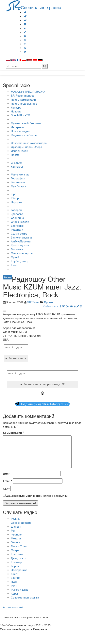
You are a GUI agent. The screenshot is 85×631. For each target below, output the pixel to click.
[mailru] (25, 36)
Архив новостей (13, 607)
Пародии (16, 202)
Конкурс (16, 107)
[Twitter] (25, 12)
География (18, 178)
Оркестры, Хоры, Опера (26, 147)
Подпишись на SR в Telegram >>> (44, 404)
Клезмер (16, 562)
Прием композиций (23, 99)
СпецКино (17, 218)
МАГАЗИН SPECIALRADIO (28, 92)
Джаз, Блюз (18, 558)
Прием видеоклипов (24, 103)
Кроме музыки (20, 245)
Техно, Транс (19, 546)
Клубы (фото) (19, 261)
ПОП (14, 582)
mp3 (13, 194)
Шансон (16, 526)
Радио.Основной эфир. (21, 520)
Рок (13, 530)
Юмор (15, 198)
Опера (15, 550)
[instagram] (25, 44)
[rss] (25, 52)
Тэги (14, 265)
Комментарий (13, 432)
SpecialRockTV (20, 115)
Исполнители (19, 151)
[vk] (25, 20)
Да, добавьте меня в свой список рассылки (37, 495)
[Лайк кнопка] (4, 311)
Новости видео (20, 131)
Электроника (19, 570)
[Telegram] (25, 16)
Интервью (17, 127)
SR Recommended (23, 95)
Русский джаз (19, 589)
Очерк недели (20, 222)
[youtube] (25, 40)
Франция (17, 534)
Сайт (6, 488)
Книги (14, 574)
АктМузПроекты (21, 241)
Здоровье (17, 214)
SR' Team (33, 302)
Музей (15, 257)
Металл (16, 538)
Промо (15, 155)
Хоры (14, 593)
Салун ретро (19, 233)
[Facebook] (60, 306)
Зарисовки (17, 225)
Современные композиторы (29, 143)
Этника (15, 542)
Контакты (17, 166)
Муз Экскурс (19, 186)
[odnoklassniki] (25, 28)
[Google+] (67, 306)
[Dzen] (25, 24)
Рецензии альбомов (24, 135)
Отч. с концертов (22, 253)
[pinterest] (25, 48)
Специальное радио (41, 7)
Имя (6, 473)
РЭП (14, 585)
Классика (17, 554)
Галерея (16, 210)
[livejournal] (25, 32)
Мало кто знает (21, 174)
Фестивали (18, 182)
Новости (16, 111)
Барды (15, 566)
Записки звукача (21, 237)
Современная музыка (25, 597)
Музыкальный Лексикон (26, 123)
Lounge (15, 578)
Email (7, 481)
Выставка (17, 249)
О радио (16, 162)
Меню (7, 277)
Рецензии (17, 229)
